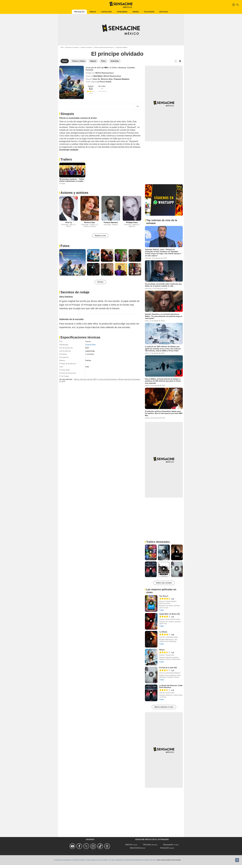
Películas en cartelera (72, 47)
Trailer (161, 610)
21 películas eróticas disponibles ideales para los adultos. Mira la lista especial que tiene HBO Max (163, 413)
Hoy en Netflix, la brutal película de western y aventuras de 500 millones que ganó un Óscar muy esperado (163, 381)
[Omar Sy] (68, 208)
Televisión (149, 12)
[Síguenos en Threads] (107, 846)
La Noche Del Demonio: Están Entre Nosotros (171, 686)
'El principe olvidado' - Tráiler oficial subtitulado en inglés (71, 180)
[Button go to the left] (175, 61)
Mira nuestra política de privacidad (169, 860)
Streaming (122, 12)
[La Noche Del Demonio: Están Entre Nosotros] (151, 693)
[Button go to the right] (180, 61)
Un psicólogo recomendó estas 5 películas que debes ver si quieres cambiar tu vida (163, 285)
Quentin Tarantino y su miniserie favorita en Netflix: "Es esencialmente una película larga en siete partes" (163, 316)
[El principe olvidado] (71, 82)
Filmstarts (147, 844)
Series (135, 12)
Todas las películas (86, 47)
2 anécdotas (89, 354)
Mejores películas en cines (163, 707)
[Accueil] (121, 5)
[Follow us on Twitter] (86, 846)
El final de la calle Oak (168, 668)
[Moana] (151, 657)
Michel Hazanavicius (104, 73)
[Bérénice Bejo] (89, 208)
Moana (161, 650)
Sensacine (164, 848)
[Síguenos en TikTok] (100, 846)
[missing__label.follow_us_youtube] (73, 846)
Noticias (163, 12)
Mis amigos (102, 86)
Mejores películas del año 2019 (85, 379)
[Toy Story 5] (151, 603)
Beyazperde (168, 844)
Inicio (62, 47)
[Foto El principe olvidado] (72, 262)
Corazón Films (90, 345)
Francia (88, 341)
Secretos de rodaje (74, 292)
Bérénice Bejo (107, 79)
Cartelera (106, 12)
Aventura (122, 68)
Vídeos (92, 12)
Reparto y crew (100, 236)
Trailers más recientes (164, 583)
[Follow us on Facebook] (80, 846)
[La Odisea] (151, 639)
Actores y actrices (74, 193)
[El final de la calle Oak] (151, 675)
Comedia (131, 68)
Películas (79, 12)
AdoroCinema (135, 848)
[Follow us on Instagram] (93, 846)
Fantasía (89, 70)
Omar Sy (96, 79)
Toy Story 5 (163, 596)
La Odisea (163, 632)
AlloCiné (128, 844)
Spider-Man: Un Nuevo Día (169, 614)
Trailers (66, 159)
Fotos (64, 246)
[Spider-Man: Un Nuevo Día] (151, 621)
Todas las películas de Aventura (103, 47)
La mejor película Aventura (107, 379)
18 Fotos (100, 282)
